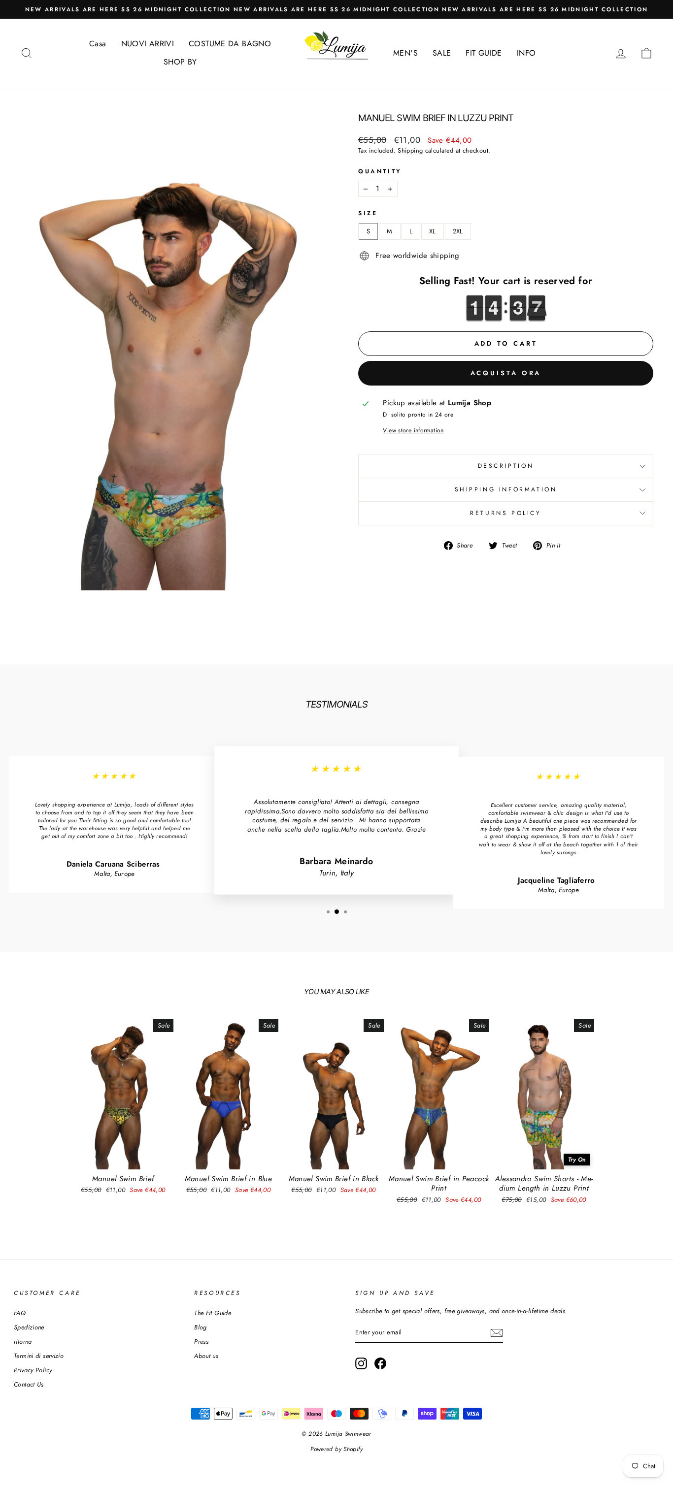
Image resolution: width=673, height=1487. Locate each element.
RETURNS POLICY (505, 513)
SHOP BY (180, 61)
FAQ (20, 1313)
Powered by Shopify (336, 1449)
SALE (442, 53)
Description (506, 465)
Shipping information (506, 489)
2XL (458, 231)
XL (432, 231)
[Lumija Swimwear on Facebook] (380, 1363)
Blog (200, 1327)
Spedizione (29, 1327)
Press (201, 1341)
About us (206, 1355)
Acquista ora (506, 373)
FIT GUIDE (484, 53)
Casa (97, 43)
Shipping (410, 150)
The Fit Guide (212, 1313)
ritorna (23, 1341)
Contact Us (29, 1384)
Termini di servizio (39, 1355)
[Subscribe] (496, 1333)
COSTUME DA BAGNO (230, 43)
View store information (413, 430)
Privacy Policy (33, 1370)
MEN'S (405, 53)
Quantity (380, 171)
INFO (526, 53)
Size (367, 213)
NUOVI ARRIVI (147, 43)
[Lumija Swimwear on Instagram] (361, 1363)
